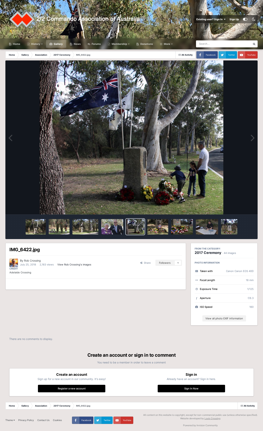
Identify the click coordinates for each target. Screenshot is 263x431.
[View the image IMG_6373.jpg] (182, 226)
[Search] (254, 43)
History (36, 43)
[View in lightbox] (131, 137)
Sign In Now (191, 388)
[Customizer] (245, 19)
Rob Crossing (32, 260)
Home (16, 43)
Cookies (57, 420)
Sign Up (234, 19)
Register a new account (72, 388)
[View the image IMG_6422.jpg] (135, 226)
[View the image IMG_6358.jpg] (229, 226)
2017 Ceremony (208, 253)
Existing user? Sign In (210, 19)
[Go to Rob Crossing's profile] (13, 263)
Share (146, 262)
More (167, 43)
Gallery (58, 43)
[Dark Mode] (254, 19)
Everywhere (239, 43)
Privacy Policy (26, 420)
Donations (146, 43)
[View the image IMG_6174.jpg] (59, 226)
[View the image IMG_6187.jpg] (36, 226)
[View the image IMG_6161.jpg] (112, 226)
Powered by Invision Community (200, 425)
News (77, 43)
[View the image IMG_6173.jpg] (85, 226)
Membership (119, 43)
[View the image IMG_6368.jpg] (207, 226)
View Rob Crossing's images (74, 264)
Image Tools (241, 207)
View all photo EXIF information (224, 318)
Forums (96, 43)
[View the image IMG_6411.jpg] (157, 226)
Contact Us (43, 420)
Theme (9, 420)
